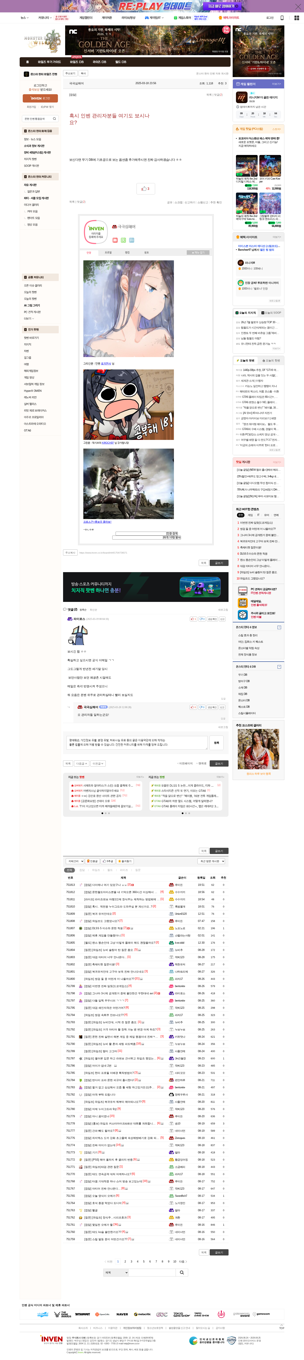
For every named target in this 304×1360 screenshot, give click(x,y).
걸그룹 (27, 357)
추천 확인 (216, 202)
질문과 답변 (33, 191)
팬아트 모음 (33, 218)
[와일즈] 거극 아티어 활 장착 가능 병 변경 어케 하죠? (120, 1029)
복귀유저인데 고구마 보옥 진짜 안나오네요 (114, 971)
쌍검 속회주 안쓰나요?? (104, 1015)
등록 (216, 742)
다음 (181, 1261)
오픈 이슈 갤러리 (33, 285)
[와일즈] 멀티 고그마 (100, 1051)
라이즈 (124, 870)
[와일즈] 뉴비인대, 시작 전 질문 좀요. (110, 1022)
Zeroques (180, 1138)
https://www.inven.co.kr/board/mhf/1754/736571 (103, 552)
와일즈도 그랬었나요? (101, 921)
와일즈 (96, 870)
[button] (102, 813)
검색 (54, 118)
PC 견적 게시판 (32, 312)
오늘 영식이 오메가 (99, 1195)
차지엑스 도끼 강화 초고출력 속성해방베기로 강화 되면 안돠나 (126, 1138)
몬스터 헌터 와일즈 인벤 (44, 74)
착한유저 (180, 964)
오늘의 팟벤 (30, 298)
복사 (83, 73)
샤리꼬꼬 (180, 1072)
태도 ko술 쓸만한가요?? (102, 1232)
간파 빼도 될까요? (99, 1130)
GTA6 (27, 430)
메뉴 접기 (198, 252)
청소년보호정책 (155, 1328)
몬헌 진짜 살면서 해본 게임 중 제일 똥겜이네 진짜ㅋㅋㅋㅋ (123, 1036)
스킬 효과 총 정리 (247, 635)
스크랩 (179, 202)
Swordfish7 (181, 1195)
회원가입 (31, 106)
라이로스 (180, 993)
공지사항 (220, 1328)
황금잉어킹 (181, 1159)
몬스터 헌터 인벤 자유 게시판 (212, 73)
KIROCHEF (108, 443)
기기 (91, 1152)
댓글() (218, 94)
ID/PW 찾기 (47, 106)
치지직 (27, 344)
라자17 (179, 978)
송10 (177, 1123)
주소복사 (70, 552)
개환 (177, 1217)
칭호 (146, 252)
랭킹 (127, 252)
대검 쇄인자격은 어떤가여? (104, 1007)
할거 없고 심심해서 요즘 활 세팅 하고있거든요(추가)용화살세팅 (126, 1087)
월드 (110, 870)
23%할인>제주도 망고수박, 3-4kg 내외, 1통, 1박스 (259, 476)
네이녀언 (180, 1130)
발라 (177, 1152)
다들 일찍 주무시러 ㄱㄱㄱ (104, 1000)
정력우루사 (181, 1094)
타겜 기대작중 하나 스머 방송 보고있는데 (113, 1181)
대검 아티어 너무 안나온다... (105, 957)
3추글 (110, 861)
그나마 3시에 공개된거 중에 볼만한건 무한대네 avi (118, 993)
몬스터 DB (244, 700)
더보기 (132, 240)
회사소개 (82, 1328)
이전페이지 (186, 763)
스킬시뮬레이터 (247, 713)
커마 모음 (32, 211)
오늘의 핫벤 (30, 292)
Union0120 (181, 913)
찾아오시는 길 (203, 1328)
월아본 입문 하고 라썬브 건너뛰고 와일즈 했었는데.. (121, 1058)
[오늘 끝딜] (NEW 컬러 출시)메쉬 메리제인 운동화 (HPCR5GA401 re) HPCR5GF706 (259, 469)
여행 (26, 364)
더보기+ (140, 776)
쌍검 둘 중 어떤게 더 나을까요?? (109, 978)
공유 (169, 202)
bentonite (180, 986)
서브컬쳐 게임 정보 (34, 384)
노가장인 (180, 1203)
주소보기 (70, 73)
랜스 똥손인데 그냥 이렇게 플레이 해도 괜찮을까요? (119, 942)
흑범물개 (180, 906)
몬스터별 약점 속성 (248, 648)
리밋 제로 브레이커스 (35, 410)
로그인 (269, 17)
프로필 (108, 252)
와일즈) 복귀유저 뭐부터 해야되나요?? (112, 1101)
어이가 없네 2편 (97, 1065)
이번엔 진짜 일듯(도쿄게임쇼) (106, 986)
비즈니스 (97, 1328)
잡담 (82, 870)
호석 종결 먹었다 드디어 (103, 1203)
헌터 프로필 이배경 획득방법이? (109, 1072)
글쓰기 (219, 851)
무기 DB (242, 674)
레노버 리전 (30, 397)
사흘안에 (180, 1051)
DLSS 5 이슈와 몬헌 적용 (103, 928)
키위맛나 (180, 1036)
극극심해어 (76, 83)
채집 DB (242, 693)
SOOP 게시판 (31, 165)
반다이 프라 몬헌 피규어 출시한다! (109, 1080)
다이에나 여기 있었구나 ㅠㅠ (105, 884)
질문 (138, 870)
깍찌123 (179, 957)
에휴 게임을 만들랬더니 (102, 935)
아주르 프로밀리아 (34, 417)
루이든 (179, 884)
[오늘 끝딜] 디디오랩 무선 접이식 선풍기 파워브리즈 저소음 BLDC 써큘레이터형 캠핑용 (259, 483)
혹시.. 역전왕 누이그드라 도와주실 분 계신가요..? (118, 906)
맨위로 (203, 763)
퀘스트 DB (244, 706)
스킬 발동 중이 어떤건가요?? (105, 1239)
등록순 (83, 609)
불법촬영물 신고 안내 (179, 1328)
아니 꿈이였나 (96, 1116)
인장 (89, 252)
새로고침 (223, 609)
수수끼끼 (180, 892)
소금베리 (180, 1166)
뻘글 (91, 1210)
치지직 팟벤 (30, 159)
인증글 (94, 861)
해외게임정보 (31, 371)
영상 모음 (32, 224)
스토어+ (276, 129)
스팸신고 (202, 202)
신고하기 (190, 202)
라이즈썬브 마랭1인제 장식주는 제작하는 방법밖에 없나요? (125, 899)
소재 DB (242, 687)
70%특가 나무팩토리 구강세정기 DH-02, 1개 (259, 489)
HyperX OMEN (32, 390)
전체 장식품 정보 (247, 654)
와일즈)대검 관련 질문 (101, 1166)
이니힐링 (123, 240)
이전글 (97, 763)
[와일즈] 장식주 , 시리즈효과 (105, 1217)
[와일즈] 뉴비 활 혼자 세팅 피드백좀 (110, 1044)
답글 (223, 698)
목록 (209, 94)
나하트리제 (181, 971)
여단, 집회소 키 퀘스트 (250, 641)
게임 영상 (29, 377)
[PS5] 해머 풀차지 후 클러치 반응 (108, 1159)
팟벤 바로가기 (31, 337)
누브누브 (180, 1029)
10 (174, 1261)
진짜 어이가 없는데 (99, 1145)
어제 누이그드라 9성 (100, 1109)
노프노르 (180, 928)
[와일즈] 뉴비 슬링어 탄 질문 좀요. (109, 950)
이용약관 (112, 1328)
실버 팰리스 (30, 404)
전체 (69, 870)
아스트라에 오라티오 (35, 423)
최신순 (93, 609)
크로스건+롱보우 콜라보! (97, 522)
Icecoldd (179, 942)
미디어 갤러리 (31, 204)
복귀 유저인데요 (98, 913)
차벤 (26, 351)
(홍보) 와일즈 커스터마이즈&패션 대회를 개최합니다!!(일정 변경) (127, 1123)
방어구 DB (244, 681)
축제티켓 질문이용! (99, 964)
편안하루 (180, 1080)
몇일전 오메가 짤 (98, 1224)
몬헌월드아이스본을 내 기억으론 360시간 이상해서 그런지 (123, 892)
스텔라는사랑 (182, 935)
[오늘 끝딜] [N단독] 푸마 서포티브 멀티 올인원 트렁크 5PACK (259, 496)
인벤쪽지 (115, 240)
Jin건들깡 (180, 1058)
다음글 (80, 763)
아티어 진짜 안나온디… (102, 1188)
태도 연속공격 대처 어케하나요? (107, 1174)
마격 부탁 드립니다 (99, 1094)
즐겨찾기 (127, 861)
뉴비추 (179, 950)
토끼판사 (106, 363)
